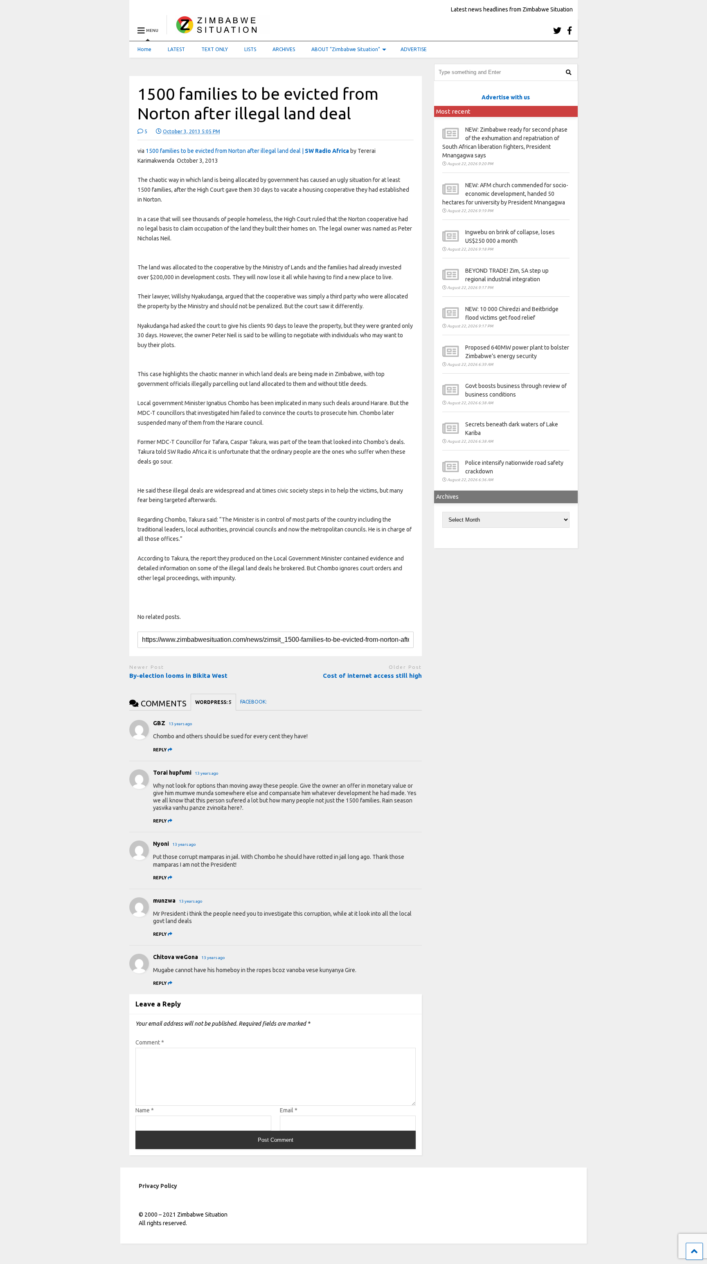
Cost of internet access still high (372, 675)
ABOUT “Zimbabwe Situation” (345, 49)
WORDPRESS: (213, 702)
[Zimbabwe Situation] (218, 30)
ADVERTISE (414, 49)
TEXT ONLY (214, 49)
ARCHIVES (283, 49)
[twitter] (557, 30)
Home (144, 49)
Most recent (453, 111)
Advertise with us (506, 97)
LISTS (250, 49)
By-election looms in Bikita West (178, 675)
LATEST (176, 49)
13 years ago (180, 724)
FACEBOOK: (254, 701)
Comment (149, 1042)
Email (288, 1110)
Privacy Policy (158, 1186)
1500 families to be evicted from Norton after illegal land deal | (247, 151)
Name (144, 1110)
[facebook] (569, 30)
